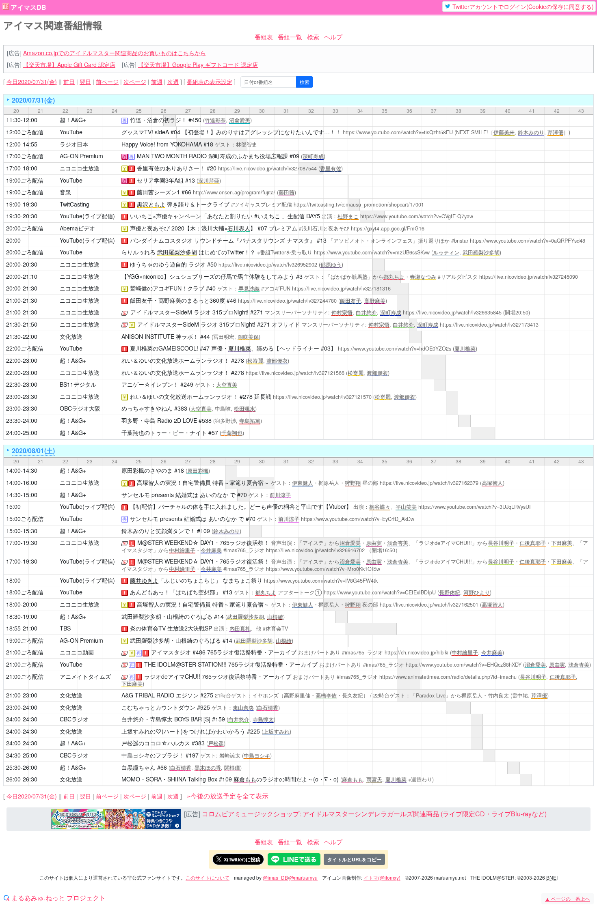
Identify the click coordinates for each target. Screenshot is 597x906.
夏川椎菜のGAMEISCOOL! (164, 348)
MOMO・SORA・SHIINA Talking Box (169, 779)
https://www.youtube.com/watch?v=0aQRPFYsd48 (527, 240)
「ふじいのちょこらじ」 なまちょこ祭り (196, 580)
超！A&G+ (73, 120)
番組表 (264, 36)
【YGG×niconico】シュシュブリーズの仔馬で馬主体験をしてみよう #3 (212, 276)
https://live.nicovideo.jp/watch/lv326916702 (315, 550)
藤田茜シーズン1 (158, 192)
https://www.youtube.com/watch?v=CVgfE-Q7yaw (416, 216)
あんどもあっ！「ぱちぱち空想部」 (175, 592)
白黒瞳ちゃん (138, 767)
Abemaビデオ (77, 228)
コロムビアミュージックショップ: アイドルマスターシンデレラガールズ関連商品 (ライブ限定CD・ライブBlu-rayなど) (374, 813)
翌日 (85, 81)
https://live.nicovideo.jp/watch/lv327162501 (429, 604)
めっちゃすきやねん (147, 408)
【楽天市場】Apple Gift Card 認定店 (69, 64)
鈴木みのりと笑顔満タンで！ (158, 531)
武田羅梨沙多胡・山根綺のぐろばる (166, 616)
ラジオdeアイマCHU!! (172, 676)
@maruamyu (303, 877)
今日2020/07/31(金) (31, 81)
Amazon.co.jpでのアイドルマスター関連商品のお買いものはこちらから (114, 53)
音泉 (65, 192)
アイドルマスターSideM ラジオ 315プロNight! (189, 312)
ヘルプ (333, 36)
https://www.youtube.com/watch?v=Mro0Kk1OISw (323, 568)
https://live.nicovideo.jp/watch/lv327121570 (322, 396)
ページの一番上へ (567, 898)
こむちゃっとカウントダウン (158, 707)
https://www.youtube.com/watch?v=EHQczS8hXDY (463, 664)
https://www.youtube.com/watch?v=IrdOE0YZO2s (394, 348)
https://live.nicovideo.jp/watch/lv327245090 (528, 276)
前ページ (107, 81)
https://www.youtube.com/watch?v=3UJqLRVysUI (474, 506)
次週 (173, 81)
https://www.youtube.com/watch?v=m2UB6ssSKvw (372, 252)
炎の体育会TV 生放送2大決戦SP (171, 628)
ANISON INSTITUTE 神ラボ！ (160, 336)
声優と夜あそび (150, 228)
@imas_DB (275, 877)
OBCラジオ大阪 (80, 408)
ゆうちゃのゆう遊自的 (158, 264)
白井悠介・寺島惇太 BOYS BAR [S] (165, 719)
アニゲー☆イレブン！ (150, 384)
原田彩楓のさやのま (147, 470)
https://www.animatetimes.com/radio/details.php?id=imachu (448, 676)
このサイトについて (207, 877)
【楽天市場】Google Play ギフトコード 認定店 (198, 64)
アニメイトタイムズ (85, 676)
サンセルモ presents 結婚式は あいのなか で (178, 495)
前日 (69, 81)
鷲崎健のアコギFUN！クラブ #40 (173, 288)
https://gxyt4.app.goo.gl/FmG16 (387, 228)
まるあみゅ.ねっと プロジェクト (58, 898)
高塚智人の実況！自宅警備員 (174, 482)
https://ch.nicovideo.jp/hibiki (416, 652)
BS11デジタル (78, 384)
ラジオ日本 (74, 144)
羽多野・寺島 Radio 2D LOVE (159, 420)
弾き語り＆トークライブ (183, 204)
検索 (313, 36)
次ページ (134, 81)
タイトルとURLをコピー (354, 859)
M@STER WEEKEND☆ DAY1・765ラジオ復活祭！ (203, 542)
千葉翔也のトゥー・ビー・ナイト (164, 432)
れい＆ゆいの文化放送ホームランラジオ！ (175, 360)
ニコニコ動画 (77, 652)
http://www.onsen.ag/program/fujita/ (234, 192)
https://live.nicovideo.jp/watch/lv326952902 (267, 264)
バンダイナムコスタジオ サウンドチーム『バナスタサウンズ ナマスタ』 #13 (228, 240)
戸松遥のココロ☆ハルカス (155, 743)
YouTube (71, 132)
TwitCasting (74, 204)
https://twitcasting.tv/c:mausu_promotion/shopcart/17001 (359, 204)
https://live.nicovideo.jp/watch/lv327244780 (287, 300)
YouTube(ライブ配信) (87, 216)
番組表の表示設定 (209, 81)
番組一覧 (290, 36)
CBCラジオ (74, 719)
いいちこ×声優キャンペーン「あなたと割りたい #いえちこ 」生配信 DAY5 (225, 216)
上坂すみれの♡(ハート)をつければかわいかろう (183, 731)
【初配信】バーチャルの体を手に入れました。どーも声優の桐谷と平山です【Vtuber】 (241, 506)
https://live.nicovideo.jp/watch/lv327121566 (295, 373)
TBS (65, 628)
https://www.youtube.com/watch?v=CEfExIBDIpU (380, 592)
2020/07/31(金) (33, 100)
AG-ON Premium (81, 156)
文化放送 (71, 336)
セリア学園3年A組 (160, 180)
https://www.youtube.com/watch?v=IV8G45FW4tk (321, 580)
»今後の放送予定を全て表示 (227, 796)
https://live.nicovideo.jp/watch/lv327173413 (489, 324)
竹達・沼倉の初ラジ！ (158, 120)
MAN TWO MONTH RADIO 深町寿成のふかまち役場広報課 (212, 156)
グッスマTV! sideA (145, 132)
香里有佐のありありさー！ (171, 168)
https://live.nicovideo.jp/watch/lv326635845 (452, 312)
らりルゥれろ (138, 252)
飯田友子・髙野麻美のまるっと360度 (177, 300)
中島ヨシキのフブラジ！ (152, 755)
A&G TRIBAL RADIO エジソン (160, 695)
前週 (156, 81)
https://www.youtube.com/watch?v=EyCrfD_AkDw (357, 519)
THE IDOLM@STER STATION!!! (185, 664)
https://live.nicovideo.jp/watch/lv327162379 (429, 482)
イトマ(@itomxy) (381, 877)
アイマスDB (28, 7)
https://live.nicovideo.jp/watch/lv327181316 (341, 288)
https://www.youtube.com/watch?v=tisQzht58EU (398, 132)
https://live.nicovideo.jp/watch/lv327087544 (267, 168)
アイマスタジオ (171, 652)
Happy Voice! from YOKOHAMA (161, 144)
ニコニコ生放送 (80, 168)
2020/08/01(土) (33, 450)
